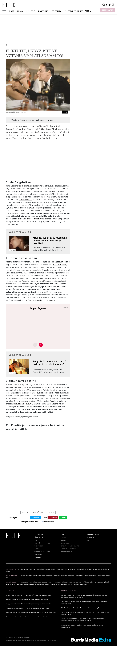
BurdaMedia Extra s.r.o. (23, 637)
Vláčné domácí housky (27, 582)
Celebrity (56, 11)
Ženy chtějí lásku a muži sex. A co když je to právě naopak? (49, 363)
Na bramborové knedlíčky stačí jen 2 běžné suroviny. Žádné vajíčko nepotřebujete (82, 626)
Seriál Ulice (79, 575)
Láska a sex (15, 45)
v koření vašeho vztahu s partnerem (39, 300)
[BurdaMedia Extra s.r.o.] (91, 640)
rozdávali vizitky (60, 265)
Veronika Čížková (12, 112)
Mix (88, 540)
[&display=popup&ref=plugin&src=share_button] (63, 112)
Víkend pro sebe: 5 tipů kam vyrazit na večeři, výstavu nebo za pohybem (28, 595)
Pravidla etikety (23, 569)
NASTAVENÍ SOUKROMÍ (68, 549)
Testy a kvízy (60, 569)
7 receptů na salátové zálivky (44, 582)
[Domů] (13, 535)
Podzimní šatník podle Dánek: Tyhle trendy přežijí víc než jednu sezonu (28, 608)
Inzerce (37, 549)
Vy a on (26, 45)
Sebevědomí (38, 512)
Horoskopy (43, 11)
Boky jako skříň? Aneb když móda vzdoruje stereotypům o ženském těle (28, 604)
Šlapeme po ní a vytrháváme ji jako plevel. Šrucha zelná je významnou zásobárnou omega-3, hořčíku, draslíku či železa (82, 620)
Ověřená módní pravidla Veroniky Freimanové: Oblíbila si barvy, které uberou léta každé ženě (84, 602)
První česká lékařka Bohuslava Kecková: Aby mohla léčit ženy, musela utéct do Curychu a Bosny (85, 613)
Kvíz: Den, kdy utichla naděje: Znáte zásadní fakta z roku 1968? (80, 608)
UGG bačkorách (25, 200)
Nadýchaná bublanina (80, 584)
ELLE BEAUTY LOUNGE (74, 11)
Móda (11, 11)
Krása (20, 11)
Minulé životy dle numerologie (42, 575)
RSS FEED (38, 558)
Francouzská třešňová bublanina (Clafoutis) (68, 582)
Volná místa (39, 546)
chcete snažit (33, 219)
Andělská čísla (70, 569)
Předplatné (39, 537)
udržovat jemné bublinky (22, 404)
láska (25, 512)
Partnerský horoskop (48, 569)
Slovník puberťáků (35, 569)
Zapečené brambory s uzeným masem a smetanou (33, 584)
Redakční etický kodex (43, 543)
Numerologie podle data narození (94, 569)
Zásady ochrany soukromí (71, 546)
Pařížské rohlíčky (88, 582)
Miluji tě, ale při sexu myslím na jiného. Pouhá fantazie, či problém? (50, 241)
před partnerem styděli (15, 213)
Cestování (80, 569)
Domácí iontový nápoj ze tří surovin (61, 584)
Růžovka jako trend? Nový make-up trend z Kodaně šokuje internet (27, 599)
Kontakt (38, 540)
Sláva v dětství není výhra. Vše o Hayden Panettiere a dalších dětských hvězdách (31, 612)
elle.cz (12, 250)
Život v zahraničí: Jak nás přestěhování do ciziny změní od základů (26, 617)
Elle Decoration (93, 534)
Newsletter (39, 534)
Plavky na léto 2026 (90, 575)
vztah (51, 512)
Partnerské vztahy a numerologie (63, 575)
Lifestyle (30, 11)
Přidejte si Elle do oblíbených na (32, 120)
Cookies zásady (66, 552)
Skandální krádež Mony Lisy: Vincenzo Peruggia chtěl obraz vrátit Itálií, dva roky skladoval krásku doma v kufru (84, 596)
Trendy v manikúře (26, 575)
